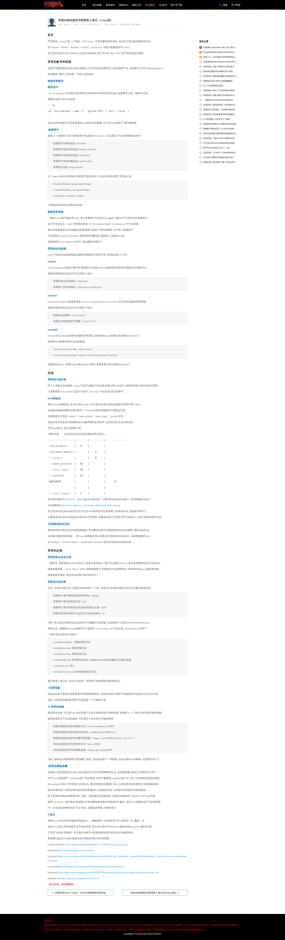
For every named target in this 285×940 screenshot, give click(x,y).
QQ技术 (163, 5)
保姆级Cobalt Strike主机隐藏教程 (218, 81)
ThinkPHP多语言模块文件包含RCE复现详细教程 (224, 52)
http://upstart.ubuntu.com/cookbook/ (76, 850)
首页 (84, 5)
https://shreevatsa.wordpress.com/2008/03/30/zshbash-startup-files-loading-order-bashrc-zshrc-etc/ (108, 872)
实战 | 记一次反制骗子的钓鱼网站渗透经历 (221, 57)
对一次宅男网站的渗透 (213, 86)
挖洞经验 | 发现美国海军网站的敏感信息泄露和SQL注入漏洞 (229, 114)
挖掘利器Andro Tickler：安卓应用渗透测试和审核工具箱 (82, 892)
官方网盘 (236, 5)
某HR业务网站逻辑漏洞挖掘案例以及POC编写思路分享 (227, 133)
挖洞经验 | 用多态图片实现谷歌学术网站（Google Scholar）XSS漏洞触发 (235, 95)
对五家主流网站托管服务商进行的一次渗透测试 (224, 157)
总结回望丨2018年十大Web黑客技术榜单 (221, 152)
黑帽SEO (123, 5)
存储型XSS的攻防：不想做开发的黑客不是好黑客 (225, 109)
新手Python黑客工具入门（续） (217, 148)
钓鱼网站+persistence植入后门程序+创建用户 (223, 47)
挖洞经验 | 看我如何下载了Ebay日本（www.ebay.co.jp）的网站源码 (233, 162)
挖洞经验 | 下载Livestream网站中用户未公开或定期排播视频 (229, 138)
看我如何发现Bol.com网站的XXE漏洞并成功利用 (224, 124)
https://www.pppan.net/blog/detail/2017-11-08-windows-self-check (93, 844)
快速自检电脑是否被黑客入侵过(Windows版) (154, 892)
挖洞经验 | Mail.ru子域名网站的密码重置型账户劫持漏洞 (227, 90)
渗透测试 (110, 5)
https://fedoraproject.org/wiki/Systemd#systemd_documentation (91, 866)
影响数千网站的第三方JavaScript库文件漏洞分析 (224, 129)
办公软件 (150, 5)
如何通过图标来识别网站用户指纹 (218, 71)
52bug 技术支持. (154, 934)
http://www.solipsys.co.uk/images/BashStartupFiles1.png (90, 505)
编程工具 (136, 5)
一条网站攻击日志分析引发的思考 (218, 100)
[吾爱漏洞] (57, 5)
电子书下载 (176, 5)
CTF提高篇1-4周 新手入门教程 (216, 119)
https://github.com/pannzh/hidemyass (80, 878)
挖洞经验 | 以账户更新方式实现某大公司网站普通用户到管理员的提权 (233, 66)
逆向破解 (97, 5)
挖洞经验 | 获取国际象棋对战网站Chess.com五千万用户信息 (229, 76)
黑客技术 (114, 24)
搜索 (225, 5)
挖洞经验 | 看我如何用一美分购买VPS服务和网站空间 (226, 105)
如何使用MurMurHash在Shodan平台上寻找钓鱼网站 (226, 62)
